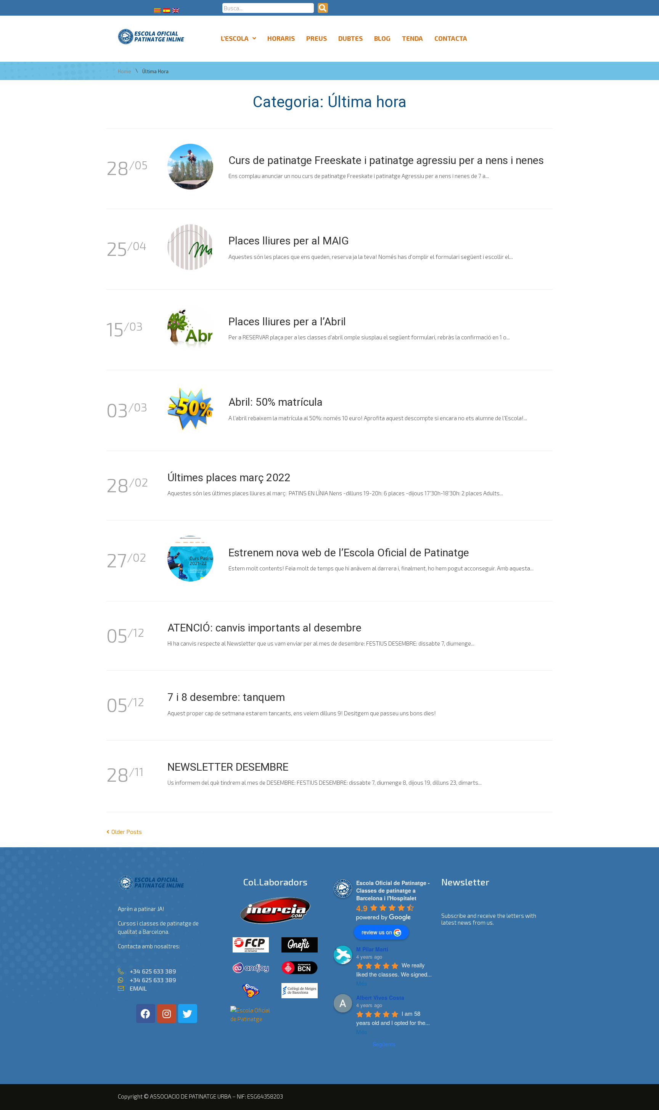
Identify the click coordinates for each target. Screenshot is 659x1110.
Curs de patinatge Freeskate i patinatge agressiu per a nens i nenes (386, 160)
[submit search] (323, 8)
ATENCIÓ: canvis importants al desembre (264, 628)
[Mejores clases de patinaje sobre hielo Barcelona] (251, 1018)
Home (124, 71)
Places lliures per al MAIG (288, 241)
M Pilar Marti (372, 949)
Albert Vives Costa (380, 997)
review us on (377, 932)
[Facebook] (145, 1013)
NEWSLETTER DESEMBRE (227, 767)
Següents (384, 1044)
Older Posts (124, 831)
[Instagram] (166, 1013)
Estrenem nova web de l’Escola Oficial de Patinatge (348, 552)
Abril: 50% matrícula (275, 402)
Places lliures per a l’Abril (287, 321)
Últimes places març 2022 (229, 477)
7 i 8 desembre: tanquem (226, 697)
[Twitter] (187, 1013)
